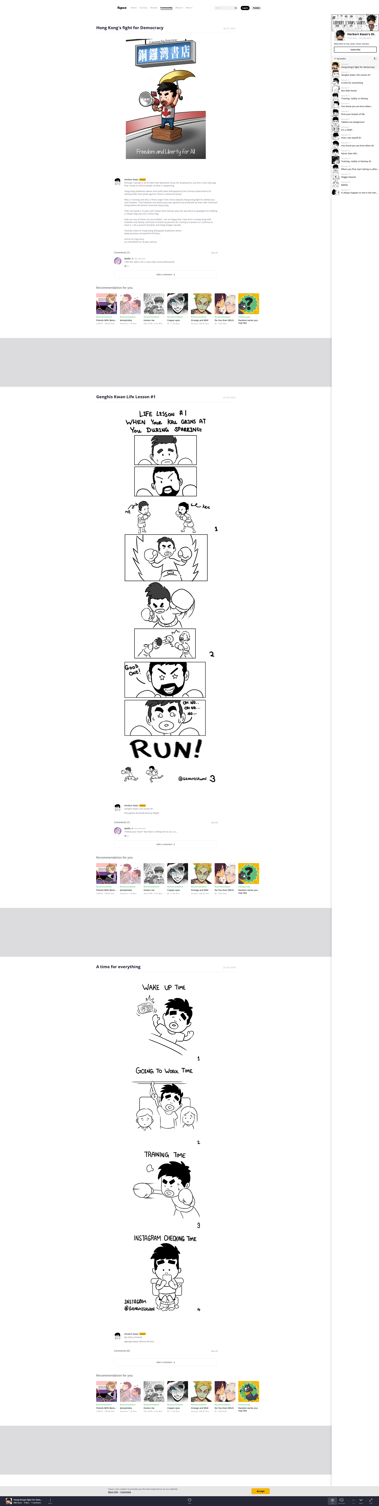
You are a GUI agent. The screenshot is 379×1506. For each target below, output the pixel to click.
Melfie (127, 258)
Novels (153, 7)
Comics (143, 7)
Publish (256, 8)
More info (113, 1492)
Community (166, 7)
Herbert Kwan (131, 179)
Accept (261, 1491)
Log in (245, 8)
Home (134, 7)
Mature (179, 7)
